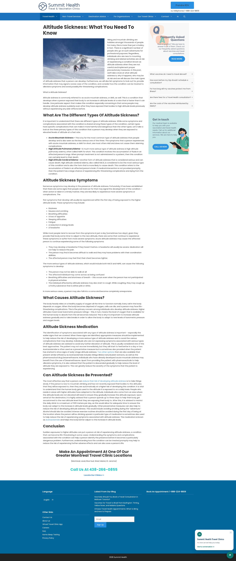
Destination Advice (97, 16)
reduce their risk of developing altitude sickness (104, 381)
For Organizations (122, 16)
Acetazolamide (53, 419)
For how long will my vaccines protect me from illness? (171, 90)
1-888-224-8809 (192, 10)
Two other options (105, 352)
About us (46, 521)
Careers (45, 527)
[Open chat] (230, 555)
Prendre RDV (182, 5)
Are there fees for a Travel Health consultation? (171, 97)
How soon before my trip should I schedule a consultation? (171, 81)
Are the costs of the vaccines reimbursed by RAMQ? (171, 104)
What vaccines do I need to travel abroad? (171, 74)
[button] (184, 16)
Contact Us (47, 517)
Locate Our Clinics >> (94, 475)
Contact (165, 16)
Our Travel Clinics (145, 16)
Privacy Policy (48, 538)
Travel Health (48, 16)
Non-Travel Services (71, 16)
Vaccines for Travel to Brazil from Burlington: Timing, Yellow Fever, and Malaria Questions (116, 504)
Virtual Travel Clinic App (52, 524)
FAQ (44, 531)
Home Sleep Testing (51, 534)
